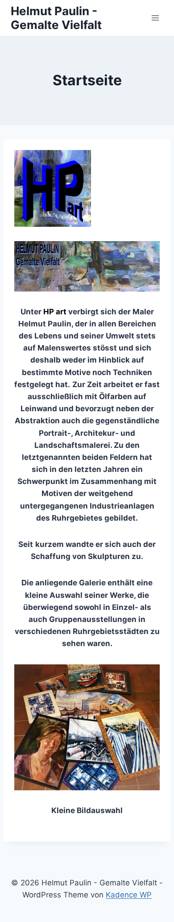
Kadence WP (129, 894)
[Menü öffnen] (155, 18)
